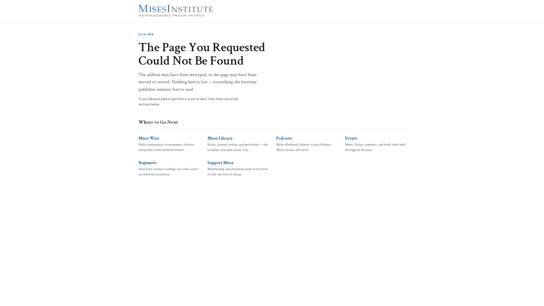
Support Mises (220, 162)
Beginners (148, 162)
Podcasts (284, 138)
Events (351, 138)
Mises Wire (149, 138)
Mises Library (220, 138)
